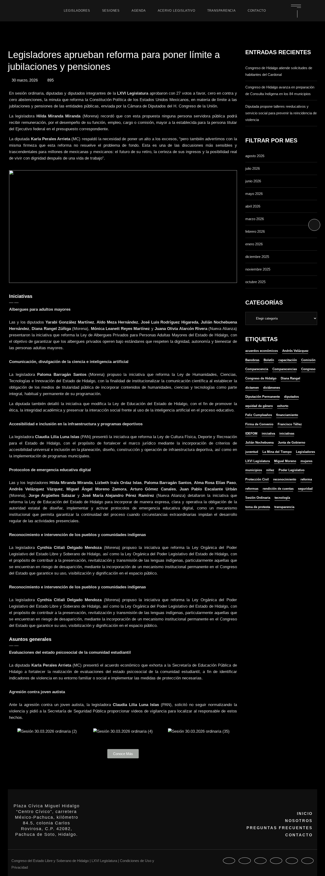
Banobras (252, 360)
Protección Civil (257, 479)
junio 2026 (253, 181)
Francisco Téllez (290, 424)
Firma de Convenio (259, 424)
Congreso (308, 369)
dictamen (252, 387)
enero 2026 (254, 244)
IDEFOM (251, 433)
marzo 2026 (254, 219)
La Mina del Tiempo (277, 452)
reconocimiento (284, 479)
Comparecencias (284, 369)
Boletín (269, 360)
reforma (306, 479)
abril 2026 (252, 206)
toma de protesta (257, 507)
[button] (13, 732)
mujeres (306, 461)
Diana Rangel (290, 378)
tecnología (282, 497)
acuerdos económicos (261, 351)
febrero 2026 (255, 231)
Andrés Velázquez (295, 351)
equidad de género (259, 406)
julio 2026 (252, 168)
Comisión (308, 360)
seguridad (305, 488)
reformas (251, 488)
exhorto (282, 406)
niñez (270, 470)
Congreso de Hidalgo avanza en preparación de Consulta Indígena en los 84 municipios (279, 90)
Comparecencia (256, 369)
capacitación (287, 360)
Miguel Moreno (285, 461)
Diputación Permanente (262, 396)
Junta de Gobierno (291, 442)
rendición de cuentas (278, 488)
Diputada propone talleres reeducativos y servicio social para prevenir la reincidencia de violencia (281, 113)
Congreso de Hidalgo (260, 378)
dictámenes (271, 387)
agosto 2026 (254, 156)
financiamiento (287, 415)
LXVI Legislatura (257, 461)
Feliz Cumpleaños (258, 415)
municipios (253, 470)
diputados (291, 396)
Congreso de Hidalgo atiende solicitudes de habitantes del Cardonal (278, 71)
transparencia (284, 507)
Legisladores (305, 452)
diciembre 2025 (257, 257)
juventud (251, 452)
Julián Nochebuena (259, 442)
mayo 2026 (254, 194)
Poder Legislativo (292, 470)
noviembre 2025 (257, 269)
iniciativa (268, 433)
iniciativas (286, 433)
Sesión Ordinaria (257, 497)
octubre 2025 (255, 282)
